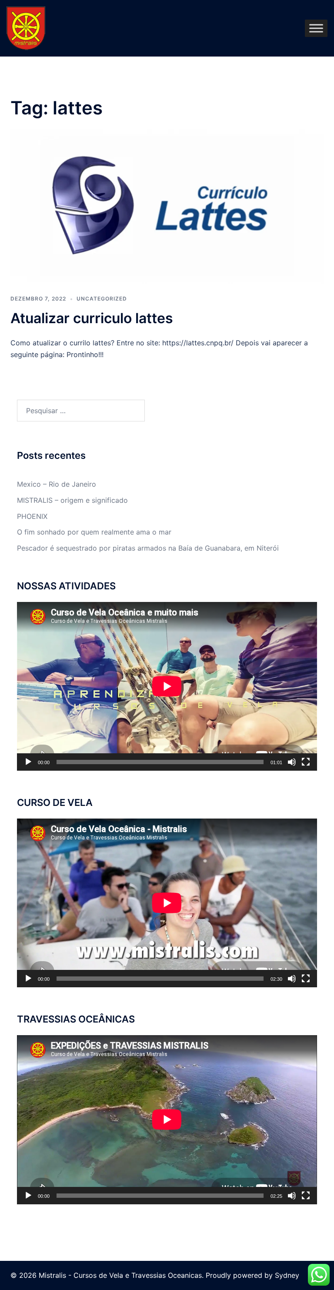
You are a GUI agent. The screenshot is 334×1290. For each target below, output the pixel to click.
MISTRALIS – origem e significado (72, 500)
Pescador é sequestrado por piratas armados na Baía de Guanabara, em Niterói (148, 548)
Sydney (287, 1275)
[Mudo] (291, 762)
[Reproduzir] (28, 762)
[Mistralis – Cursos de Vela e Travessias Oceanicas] (26, 27)
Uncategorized (102, 298)
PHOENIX (32, 516)
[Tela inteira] (305, 762)
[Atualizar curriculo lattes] (167, 206)
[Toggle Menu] (316, 28)
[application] (167, 686)
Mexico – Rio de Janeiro (56, 484)
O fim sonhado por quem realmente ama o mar (94, 532)
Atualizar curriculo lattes (91, 318)
